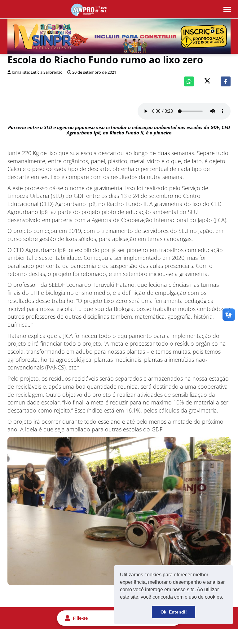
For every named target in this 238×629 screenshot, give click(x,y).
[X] (207, 81)
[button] (225, 598)
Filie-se (80, 618)
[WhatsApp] (189, 81)
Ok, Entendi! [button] (174, 611)
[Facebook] (226, 81)
